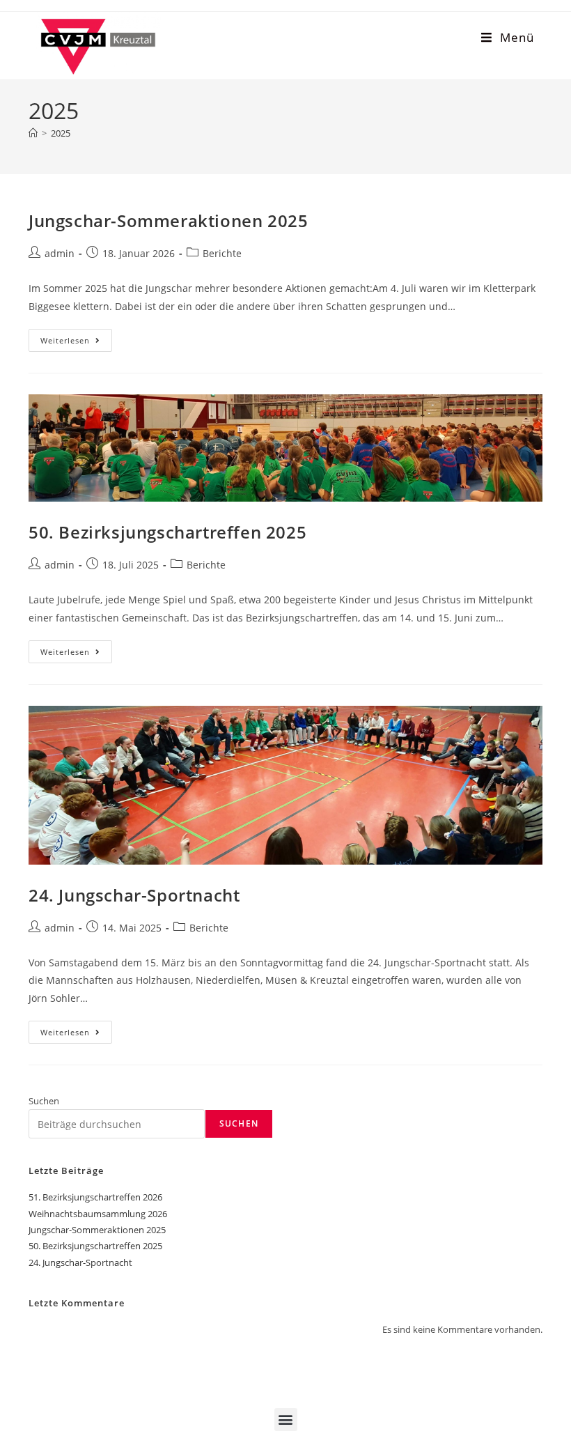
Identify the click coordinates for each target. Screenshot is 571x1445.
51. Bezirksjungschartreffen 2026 (95, 1197)
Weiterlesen (76, 337)
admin (60, 253)
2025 (60, 133)
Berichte (222, 253)
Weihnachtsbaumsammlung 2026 (98, 1213)
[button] (285, 1419)
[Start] (33, 133)
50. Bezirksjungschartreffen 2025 (167, 531)
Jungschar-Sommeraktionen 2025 (168, 220)
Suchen (44, 1101)
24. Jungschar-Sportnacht (134, 894)
